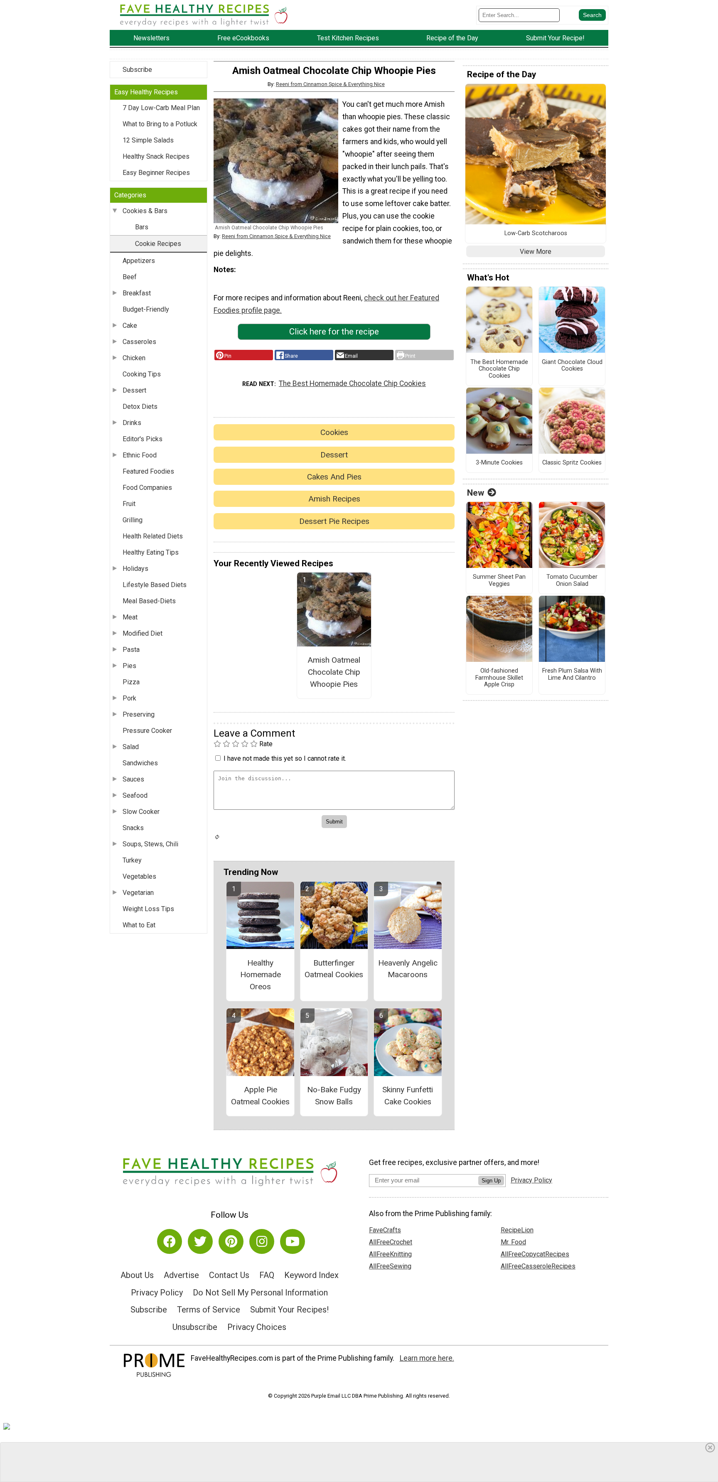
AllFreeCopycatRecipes (535, 1254)
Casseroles (139, 342)
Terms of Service (208, 1310)
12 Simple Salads (148, 140)
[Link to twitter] (200, 1241)
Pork (129, 698)
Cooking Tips (142, 374)
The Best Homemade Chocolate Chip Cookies (352, 383)
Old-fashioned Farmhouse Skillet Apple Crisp (499, 678)
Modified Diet (142, 633)
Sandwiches (140, 763)
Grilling (133, 520)
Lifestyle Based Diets (155, 585)
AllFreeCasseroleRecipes (538, 1266)
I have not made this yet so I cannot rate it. (285, 758)
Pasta (131, 650)
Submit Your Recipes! (289, 1310)
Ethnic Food (140, 455)
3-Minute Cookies (499, 463)
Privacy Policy (157, 1293)
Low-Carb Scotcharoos (535, 233)
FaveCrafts (385, 1230)
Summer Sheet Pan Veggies (499, 580)
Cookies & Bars (145, 211)
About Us (137, 1275)
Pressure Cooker (147, 731)
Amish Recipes (334, 499)
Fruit (129, 504)
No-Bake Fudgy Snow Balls (334, 1095)
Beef (130, 277)
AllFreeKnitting (390, 1254)
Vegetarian (138, 893)
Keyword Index (311, 1275)
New (475, 493)
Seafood (135, 795)
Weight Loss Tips (148, 909)
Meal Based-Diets (149, 601)
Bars (141, 227)
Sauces (133, 779)
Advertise (181, 1275)
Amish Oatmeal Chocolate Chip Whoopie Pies (333, 672)
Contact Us (229, 1275)
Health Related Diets (153, 536)
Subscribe (137, 70)
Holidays (135, 569)
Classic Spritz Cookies (572, 463)
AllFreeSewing (390, 1266)
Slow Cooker (141, 812)
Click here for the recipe (334, 332)
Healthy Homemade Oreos (260, 975)
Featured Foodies (148, 471)
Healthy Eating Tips (151, 552)
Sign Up (491, 1180)
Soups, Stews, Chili (150, 844)
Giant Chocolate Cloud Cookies (572, 366)
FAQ (266, 1275)
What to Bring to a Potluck (160, 124)
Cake (130, 325)
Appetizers (139, 261)
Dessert (134, 390)
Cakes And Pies (334, 477)
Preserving (139, 714)
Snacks (133, 828)
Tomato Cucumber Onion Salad (572, 580)
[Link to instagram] (261, 1241)
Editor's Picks (142, 439)
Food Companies (147, 488)
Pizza (131, 682)
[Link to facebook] (169, 1241)
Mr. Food (513, 1242)
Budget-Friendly (146, 309)
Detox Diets (140, 406)
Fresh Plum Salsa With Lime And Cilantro (572, 674)
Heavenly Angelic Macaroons (408, 969)
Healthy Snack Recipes (156, 156)
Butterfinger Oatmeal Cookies (334, 969)
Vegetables (139, 876)
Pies (129, 666)
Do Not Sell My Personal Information (260, 1293)
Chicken (134, 358)
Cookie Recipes (158, 244)
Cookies (334, 432)
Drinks (132, 423)
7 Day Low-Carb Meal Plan (161, 108)
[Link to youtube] (292, 1241)
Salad (131, 747)
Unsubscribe (194, 1327)
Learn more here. (427, 1358)
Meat (130, 617)
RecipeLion (517, 1230)
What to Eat (139, 925)
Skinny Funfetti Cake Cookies (407, 1095)
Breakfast (137, 293)
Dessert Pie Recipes (334, 521)
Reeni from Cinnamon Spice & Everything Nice (330, 84)
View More (535, 252)
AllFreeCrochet (390, 1242)
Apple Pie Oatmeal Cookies (260, 1095)
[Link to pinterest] (231, 1241)
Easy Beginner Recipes (156, 173)
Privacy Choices (256, 1327)
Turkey (132, 860)
